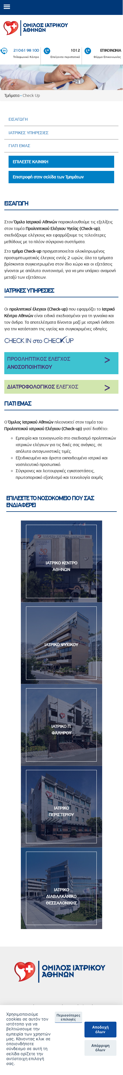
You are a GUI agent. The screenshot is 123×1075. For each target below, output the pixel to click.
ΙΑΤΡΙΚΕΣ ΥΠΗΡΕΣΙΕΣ (29, 132)
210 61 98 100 (26, 50)
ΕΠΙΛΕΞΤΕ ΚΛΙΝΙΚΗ (30, 161)
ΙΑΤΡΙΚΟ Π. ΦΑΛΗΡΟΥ (61, 729)
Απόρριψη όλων (100, 1047)
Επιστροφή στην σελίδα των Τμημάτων (48, 177)
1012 (75, 50)
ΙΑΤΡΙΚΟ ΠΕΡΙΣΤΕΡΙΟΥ (61, 811)
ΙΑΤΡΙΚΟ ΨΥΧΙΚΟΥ (61, 644)
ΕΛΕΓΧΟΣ (42, 386)
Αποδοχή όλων (100, 1029)
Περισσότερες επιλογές (68, 1017)
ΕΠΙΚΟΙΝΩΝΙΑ (110, 50)
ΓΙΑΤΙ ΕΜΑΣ (19, 145)
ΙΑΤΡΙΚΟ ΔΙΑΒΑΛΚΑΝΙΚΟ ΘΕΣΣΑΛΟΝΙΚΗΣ (61, 896)
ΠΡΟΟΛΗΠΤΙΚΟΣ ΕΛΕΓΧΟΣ (38, 363)
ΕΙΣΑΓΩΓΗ (18, 119)
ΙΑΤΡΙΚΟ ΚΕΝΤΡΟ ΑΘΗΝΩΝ (61, 566)
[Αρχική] (61, 26)
